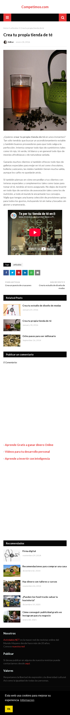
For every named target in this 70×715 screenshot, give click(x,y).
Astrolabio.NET (11, 639)
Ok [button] (8, 709)
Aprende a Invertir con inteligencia (27, 458)
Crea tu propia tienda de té (36, 320)
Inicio (5, 28)
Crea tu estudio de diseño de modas (41, 305)
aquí (27, 663)
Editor (11, 42)
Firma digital (29, 551)
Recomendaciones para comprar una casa (44, 566)
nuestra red (18, 646)
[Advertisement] (35, 500)
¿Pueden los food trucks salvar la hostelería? (40, 599)
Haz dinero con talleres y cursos (39, 581)
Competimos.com (35, 7)
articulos (14, 28)
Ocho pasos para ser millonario (39, 336)
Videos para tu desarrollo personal (27, 451)
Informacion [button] (27, 700)
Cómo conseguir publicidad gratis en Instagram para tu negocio (42, 614)
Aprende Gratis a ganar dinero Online (29, 445)
